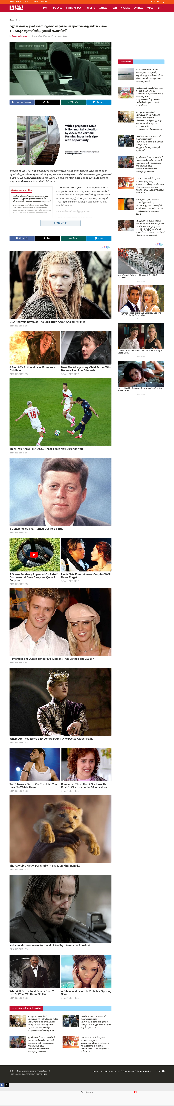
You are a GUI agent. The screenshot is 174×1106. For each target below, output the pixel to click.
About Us (35, 2)
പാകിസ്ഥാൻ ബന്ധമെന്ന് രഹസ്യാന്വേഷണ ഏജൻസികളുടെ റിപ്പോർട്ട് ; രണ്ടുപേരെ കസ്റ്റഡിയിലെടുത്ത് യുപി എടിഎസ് (96, 1022)
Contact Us (44, 2)
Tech (114, 8)
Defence (57, 8)
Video (150, 8)
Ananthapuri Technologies (35, 1074)
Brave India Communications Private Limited (31, 1071)
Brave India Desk (19, 36)
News (44, 8)
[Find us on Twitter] (159, 1071)
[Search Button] (163, 2)
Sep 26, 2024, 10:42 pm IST (43, 36)
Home (12, 20)
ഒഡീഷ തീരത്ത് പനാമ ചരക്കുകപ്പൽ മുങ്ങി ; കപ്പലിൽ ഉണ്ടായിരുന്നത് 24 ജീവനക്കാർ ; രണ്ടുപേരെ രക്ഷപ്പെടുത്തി (32, 198)
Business (138, 8)
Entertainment (74, 8)
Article (103, 8)
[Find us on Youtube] (163, 1071)
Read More (60, 223)
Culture (125, 8)
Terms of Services (144, 1071)
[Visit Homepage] (16, 7)
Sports (91, 8)
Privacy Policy (128, 1071)
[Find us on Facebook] (156, 1071)
